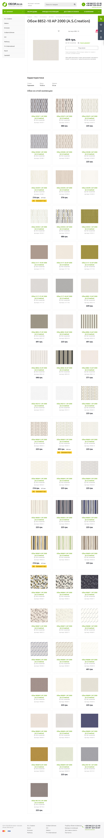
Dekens (48, 830)
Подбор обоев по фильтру (73, 825)
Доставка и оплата (71, 11)
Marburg (29, 832)
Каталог (10, 11)
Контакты (68, 832)
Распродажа (32, 11)
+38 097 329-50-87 (94, 5)
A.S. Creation (31, 825)
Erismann (30, 830)
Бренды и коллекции (50, 11)
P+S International (51, 832)
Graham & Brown (51, 825)
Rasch (29, 828)
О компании (88, 11)
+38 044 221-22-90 (94, 3)
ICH (47, 828)
